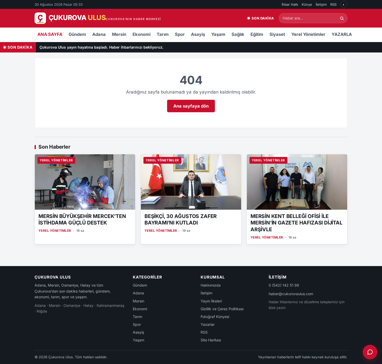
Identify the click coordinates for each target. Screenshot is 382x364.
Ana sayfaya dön (191, 106)
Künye (307, 4)
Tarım (163, 34)
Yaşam (218, 34)
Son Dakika (263, 18)
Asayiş (198, 34)
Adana (99, 34)
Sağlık (238, 34)
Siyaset (277, 34)
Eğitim (257, 34)
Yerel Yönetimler (308, 34)
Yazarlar (208, 324)
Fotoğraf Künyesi (215, 316)
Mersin (119, 34)
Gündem (77, 34)
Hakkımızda (211, 285)
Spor (180, 34)
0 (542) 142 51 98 (284, 285)
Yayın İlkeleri (211, 301)
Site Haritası (211, 340)
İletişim (321, 4)
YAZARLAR (343, 34)
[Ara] (342, 18)
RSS (333, 4)
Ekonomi (141, 34)
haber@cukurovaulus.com (291, 294)
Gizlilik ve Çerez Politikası (222, 309)
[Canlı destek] (370, 352)
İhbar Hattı (290, 4)
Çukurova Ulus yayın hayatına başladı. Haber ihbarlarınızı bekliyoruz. (101, 47)
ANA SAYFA (49, 34)
